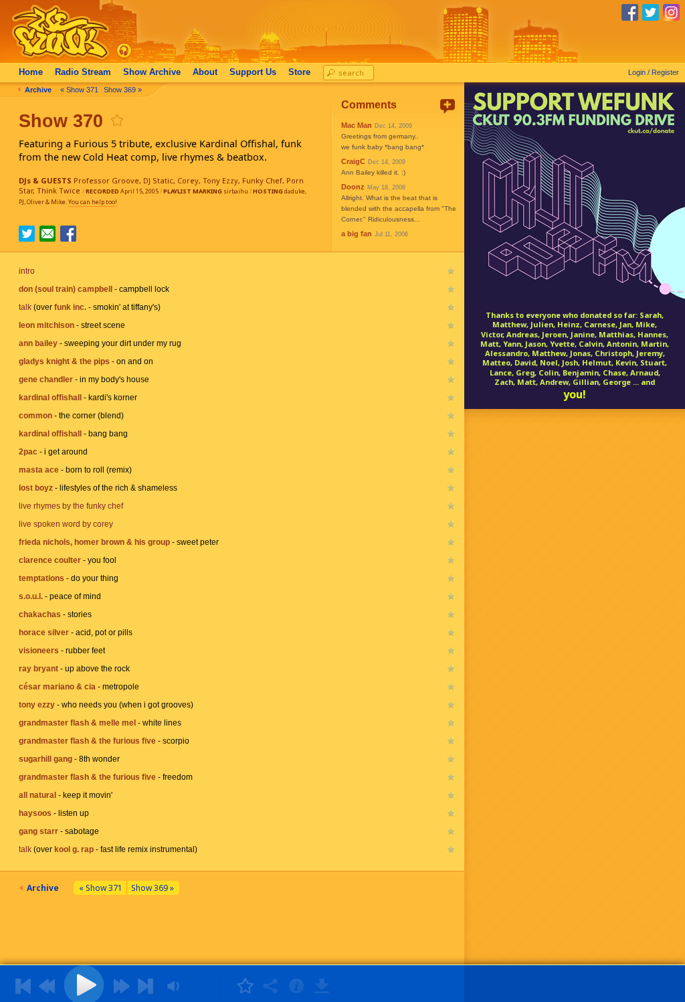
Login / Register (653, 72)
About (205, 72)
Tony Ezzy (220, 180)
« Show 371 (79, 90)
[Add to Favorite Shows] (116, 120)
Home (31, 72)
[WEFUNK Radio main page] (53, 59)
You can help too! (92, 201)
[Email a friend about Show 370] (47, 234)
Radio (83, 72)
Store (299, 72)
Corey (188, 180)
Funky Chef (262, 180)
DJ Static (158, 180)
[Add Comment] (447, 106)
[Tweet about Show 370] (27, 237)
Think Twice (58, 190)
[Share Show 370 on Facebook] (68, 237)
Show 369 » (123, 90)
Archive (152, 72)
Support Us (252, 72)
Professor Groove (106, 180)
